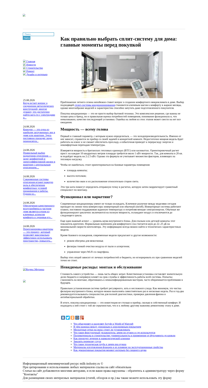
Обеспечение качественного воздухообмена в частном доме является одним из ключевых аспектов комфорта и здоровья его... (38, 211)
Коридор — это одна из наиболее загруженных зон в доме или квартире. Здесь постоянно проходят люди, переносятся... (39, 135)
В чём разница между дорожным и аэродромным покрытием (107, 326)
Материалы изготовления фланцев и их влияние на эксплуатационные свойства (118, 347)
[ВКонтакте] (63, 318)
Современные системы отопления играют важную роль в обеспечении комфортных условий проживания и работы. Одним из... (38, 186)
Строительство (34, 68)
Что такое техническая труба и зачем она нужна (99, 344)
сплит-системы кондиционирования (95, 105)
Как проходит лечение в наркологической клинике (101, 338)
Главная (30, 61)
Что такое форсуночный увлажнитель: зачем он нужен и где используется (114, 332)
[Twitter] (68, 318)
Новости (31, 64)
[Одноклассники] (72, 318)
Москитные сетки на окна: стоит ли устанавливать (101, 329)
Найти (27, 38)
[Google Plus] (82, 318)
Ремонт (30, 71)
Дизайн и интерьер (36, 74)
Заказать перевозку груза (87, 341)
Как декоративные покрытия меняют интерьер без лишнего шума (109, 350)
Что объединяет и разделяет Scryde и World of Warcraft (103, 323)
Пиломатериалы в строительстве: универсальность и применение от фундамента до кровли (124, 335)
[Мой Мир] (77, 318)
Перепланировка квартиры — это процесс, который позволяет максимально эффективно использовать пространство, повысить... (38, 235)
